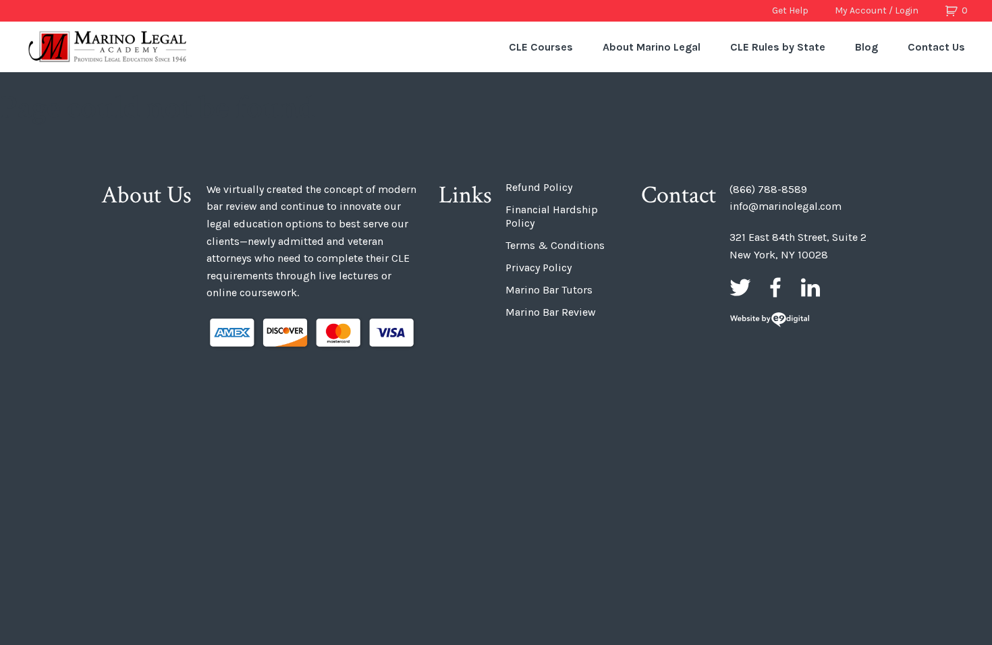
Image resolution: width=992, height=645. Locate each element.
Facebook (775, 287)
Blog (866, 46)
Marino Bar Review (550, 312)
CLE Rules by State (777, 46)
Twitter (740, 287)
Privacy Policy (538, 267)
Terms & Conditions (555, 245)
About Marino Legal (651, 46)
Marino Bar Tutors (549, 289)
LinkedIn (810, 287)
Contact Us (936, 46)
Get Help (790, 10)
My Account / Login (876, 10)
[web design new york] (769, 321)
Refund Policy (538, 187)
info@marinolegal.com (785, 206)
